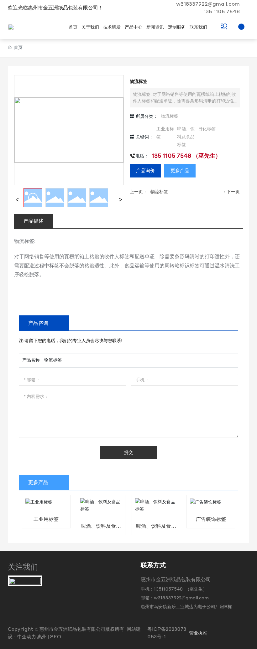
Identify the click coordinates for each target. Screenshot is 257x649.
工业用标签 (46, 519)
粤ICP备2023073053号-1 (166, 633)
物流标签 (169, 116)
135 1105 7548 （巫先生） (186, 155)
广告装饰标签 (211, 519)
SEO (55, 636)
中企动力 (26, 636)
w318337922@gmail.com (208, 3)
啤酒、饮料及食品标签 (101, 528)
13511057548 (169, 589)
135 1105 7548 (221, 11)
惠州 (42, 636)
